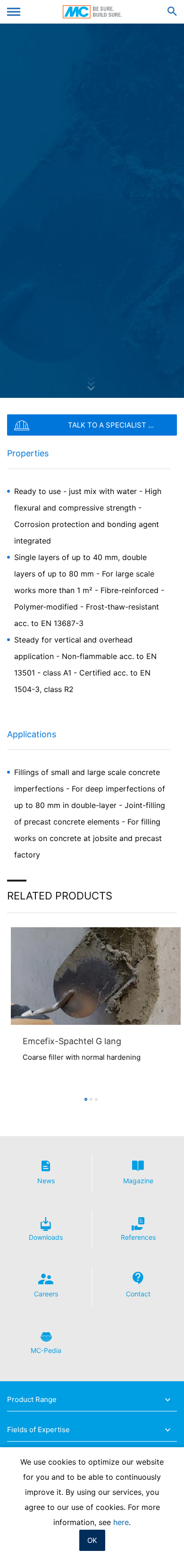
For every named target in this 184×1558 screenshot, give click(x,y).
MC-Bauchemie (92, 11)
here (121, 1522)
